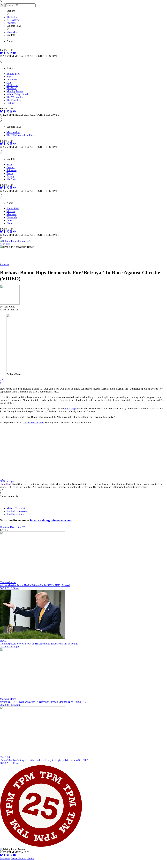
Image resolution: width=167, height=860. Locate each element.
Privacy (10, 176)
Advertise (11, 170)
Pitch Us (11, 223)
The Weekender (15, 97)
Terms (10, 173)
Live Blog (12, 79)
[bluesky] (1, 53)
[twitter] (8, 855)
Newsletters (13, 20)
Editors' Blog (13, 73)
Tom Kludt (6, 484)
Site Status (12, 179)
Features (11, 103)
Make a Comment (16, 508)
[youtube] (14, 53)
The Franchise (14, 100)
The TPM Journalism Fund (20, 135)
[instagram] (11, 53)
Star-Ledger (70, 408)
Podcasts (11, 22)
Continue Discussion (11, 527)
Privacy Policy (26, 858)
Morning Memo (15, 91)
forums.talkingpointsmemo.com (51, 520)
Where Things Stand (17, 94)
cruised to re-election (33, 422)
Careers (10, 220)
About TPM (13, 208)
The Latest (12, 17)
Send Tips (5, 244)
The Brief (11, 88)
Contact (11, 167)
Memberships (13, 132)
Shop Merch (13, 32)
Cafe (9, 82)
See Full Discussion (17, 511)
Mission (11, 211)
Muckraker (12, 85)
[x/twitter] (8, 53)
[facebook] (4, 53)
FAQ (9, 164)
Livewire (4, 264)
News (10, 76)
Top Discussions (15, 514)
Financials (12, 217)
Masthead (11, 214)
